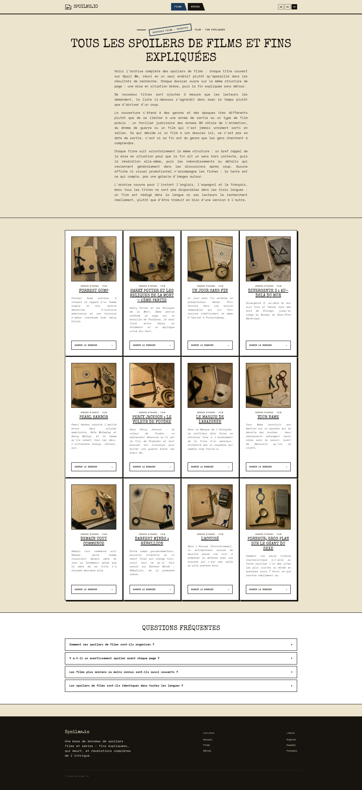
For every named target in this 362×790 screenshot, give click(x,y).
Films (178, 6)
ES (287, 6)
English (291, 739)
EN (281, 6)
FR (294, 6)
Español (291, 745)
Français (292, 750)
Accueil (207, 739)
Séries (195, 6)
